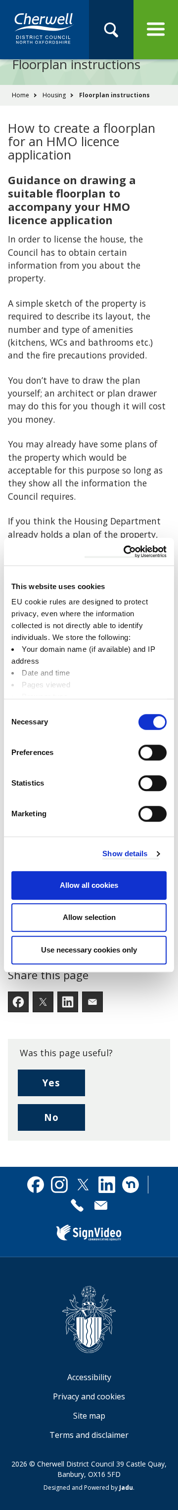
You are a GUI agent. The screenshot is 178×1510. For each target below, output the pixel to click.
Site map (89, 1415)
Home (20, 95)
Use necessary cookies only (89, 950)
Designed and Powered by (88, 1487)
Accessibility (89, 1377)
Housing (54, 95)
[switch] (152, 752)
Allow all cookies (89, 885)
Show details (124, 853)
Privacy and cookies (89, 1396)
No (64, 1121)
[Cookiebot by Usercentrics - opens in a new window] (126, 551)
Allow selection (89, 917)
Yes (64, 1086)
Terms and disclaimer (89, 1435)
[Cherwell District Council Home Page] (44, 29)
